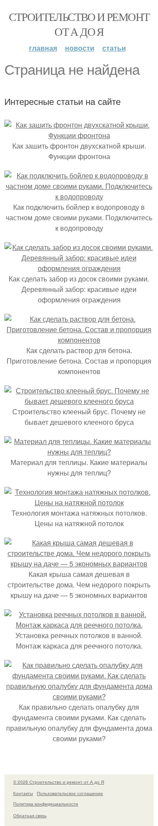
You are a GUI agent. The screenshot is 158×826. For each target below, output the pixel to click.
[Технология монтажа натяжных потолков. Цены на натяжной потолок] (79, 502)
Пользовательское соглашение (70, 793)
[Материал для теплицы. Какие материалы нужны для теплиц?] (79, 452)
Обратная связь (30, 815)
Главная (43, 48)
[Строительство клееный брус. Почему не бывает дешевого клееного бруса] (79, 401)
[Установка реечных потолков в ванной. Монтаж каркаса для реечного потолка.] (79, 625)
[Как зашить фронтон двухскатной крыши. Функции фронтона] (79, 135)
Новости (79, 48)
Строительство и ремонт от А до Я (79, 24)
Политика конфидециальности (45, 804)
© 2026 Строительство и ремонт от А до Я (58, 782)
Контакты (23, 793)
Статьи (114, 48)
